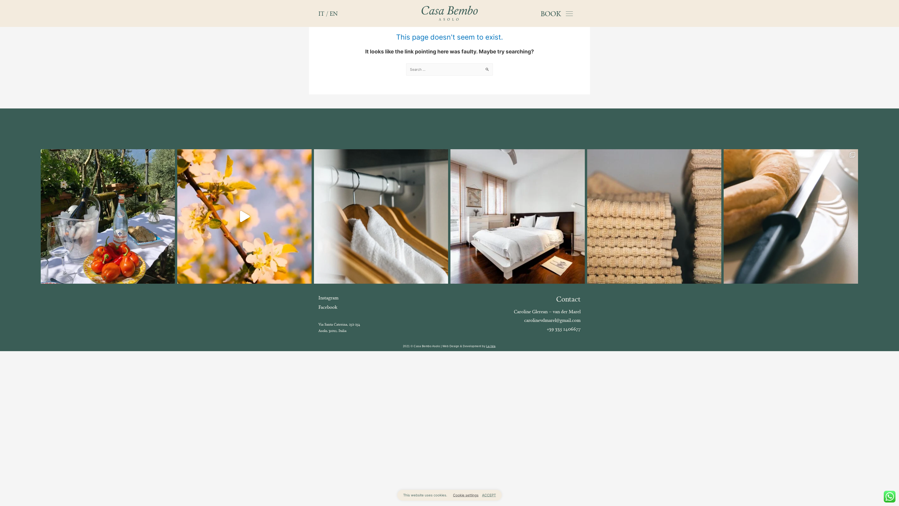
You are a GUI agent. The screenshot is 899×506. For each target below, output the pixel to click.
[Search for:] (449, 69)
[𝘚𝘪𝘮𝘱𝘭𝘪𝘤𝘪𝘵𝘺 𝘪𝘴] (517, 216)
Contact (568, 299)
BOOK (551, 13)
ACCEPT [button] (489, 495)
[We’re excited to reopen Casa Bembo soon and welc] (244, 216)
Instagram (328, 297)
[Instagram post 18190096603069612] (381, 216)
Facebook (327, 307)
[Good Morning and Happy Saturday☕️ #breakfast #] (791, 216)
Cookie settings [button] (466, 495)
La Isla (491, 346)
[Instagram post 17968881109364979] (654, 216)
